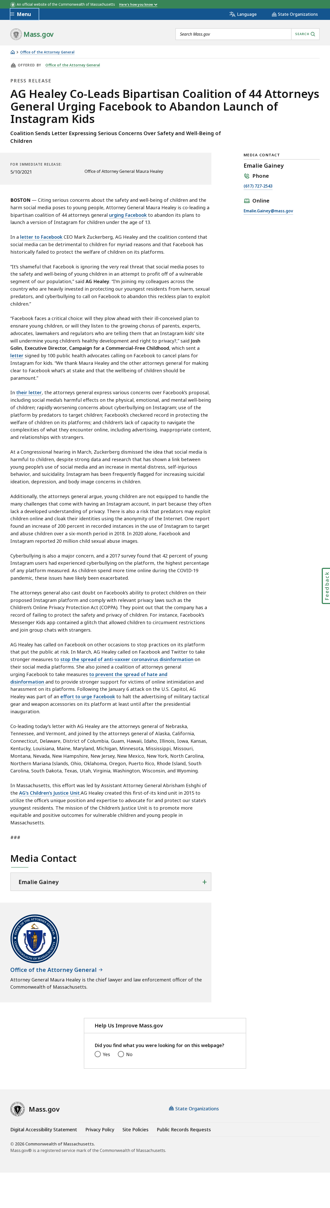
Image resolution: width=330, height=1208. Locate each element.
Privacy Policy (99, 1129)
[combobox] (247, 34)
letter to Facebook (41, 237)
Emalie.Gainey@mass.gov (268, 211)
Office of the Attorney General (47, 52)
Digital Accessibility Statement (43, 1129)
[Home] (13, 52)
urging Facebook (128, 215)
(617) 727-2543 (258, 186)
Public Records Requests (184, 1129)
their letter (29, 392)
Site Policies (135, 1129)
